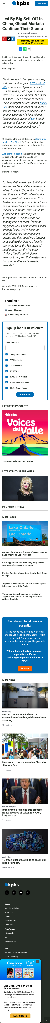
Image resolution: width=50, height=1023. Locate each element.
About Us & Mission (12, 908)
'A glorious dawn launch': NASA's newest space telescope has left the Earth (24, 584)
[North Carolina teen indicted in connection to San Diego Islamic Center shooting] (25, 695)
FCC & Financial (10, 921)
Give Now (41, 3)
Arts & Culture (7, 857)
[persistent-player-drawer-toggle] (47, 1020)
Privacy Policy (10, 933)
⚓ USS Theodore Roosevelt (17, 305)
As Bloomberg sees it (12, 154)
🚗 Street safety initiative (16, 314)
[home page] (20, 3)
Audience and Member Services (16, 952)
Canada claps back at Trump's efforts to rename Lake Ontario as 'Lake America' (24, 553)
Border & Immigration (9, 807)
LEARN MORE (20, 1015)
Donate (25, 668)
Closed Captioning (11, 956)
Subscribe (25, 394)
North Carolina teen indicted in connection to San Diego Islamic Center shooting (24, 717)
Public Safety (6, 712)
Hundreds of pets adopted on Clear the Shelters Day (24, 764)
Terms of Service (10, 941)
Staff (6, 937)
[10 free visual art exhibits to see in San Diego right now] (25, 841)
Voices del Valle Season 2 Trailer (17, 461)
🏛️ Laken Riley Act (13, 310)
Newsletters (9, 912)
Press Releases (10, 929)
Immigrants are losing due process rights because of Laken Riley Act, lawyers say (22, 812)
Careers (7, 916)
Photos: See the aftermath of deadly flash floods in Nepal (24, 574)
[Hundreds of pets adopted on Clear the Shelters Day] (25, 746)
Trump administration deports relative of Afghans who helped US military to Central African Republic (22, 596)
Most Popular (9, 516)
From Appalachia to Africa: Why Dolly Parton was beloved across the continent (23, 563)
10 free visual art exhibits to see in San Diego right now (24, 861)
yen (33, 118)
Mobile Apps (9, 925)
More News (8, 679)
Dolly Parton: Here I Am (13, 507)
